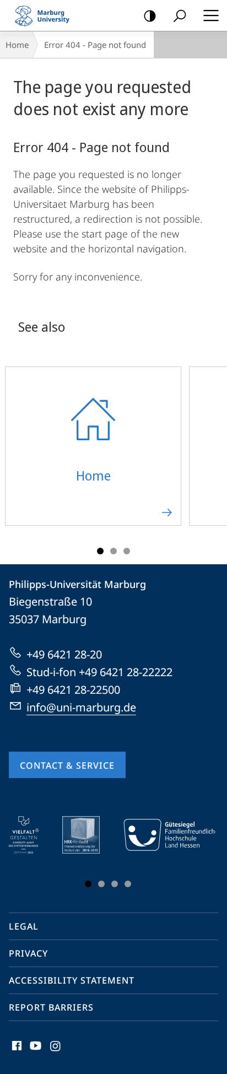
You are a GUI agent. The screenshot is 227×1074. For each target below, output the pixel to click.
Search (179, 15)
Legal (24, 926)
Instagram (56, 1052)
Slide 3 (126, 551)
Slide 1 (100, 551)
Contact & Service (67, 765)
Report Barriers (51, 1007)
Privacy (28, 953)
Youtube (34, 1052)
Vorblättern (200, 854)
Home (17, 44)
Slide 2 (113, 551)
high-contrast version (150, 15)
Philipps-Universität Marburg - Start (46, 15)
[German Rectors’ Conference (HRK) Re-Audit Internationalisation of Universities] (88, 835)
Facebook (16, 1052)
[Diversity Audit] (32, 835)
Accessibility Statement (71, 980)
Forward (211, 452)
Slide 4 (128, 884)
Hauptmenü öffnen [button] (210, 15)
